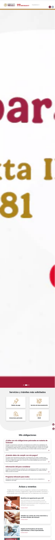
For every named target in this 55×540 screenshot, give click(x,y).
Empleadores (35, 5)
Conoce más (24, 507)
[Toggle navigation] (50, 7)
